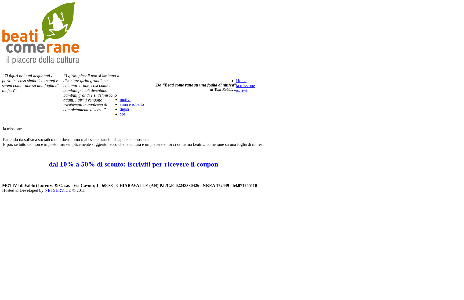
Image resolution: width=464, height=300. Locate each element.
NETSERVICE (58, 190)
